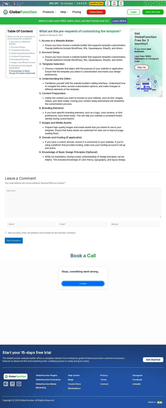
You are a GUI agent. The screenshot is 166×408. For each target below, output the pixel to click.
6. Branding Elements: (19, 59)
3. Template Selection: (19, 50)
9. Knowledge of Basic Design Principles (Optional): (22, 72)
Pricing (76, 11)
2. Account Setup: (17, 47)
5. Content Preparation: (20, 56)
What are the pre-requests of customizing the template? (21, 37)
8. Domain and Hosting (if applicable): (20, 67)
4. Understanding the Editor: (22, 53)
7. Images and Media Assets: (22, 63)
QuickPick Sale (96, 3)
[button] (142, 67)
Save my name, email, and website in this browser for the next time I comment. (42, 233)
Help (63, 11)
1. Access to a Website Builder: (19, 43)
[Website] (134, 224)
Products (48, 11)
